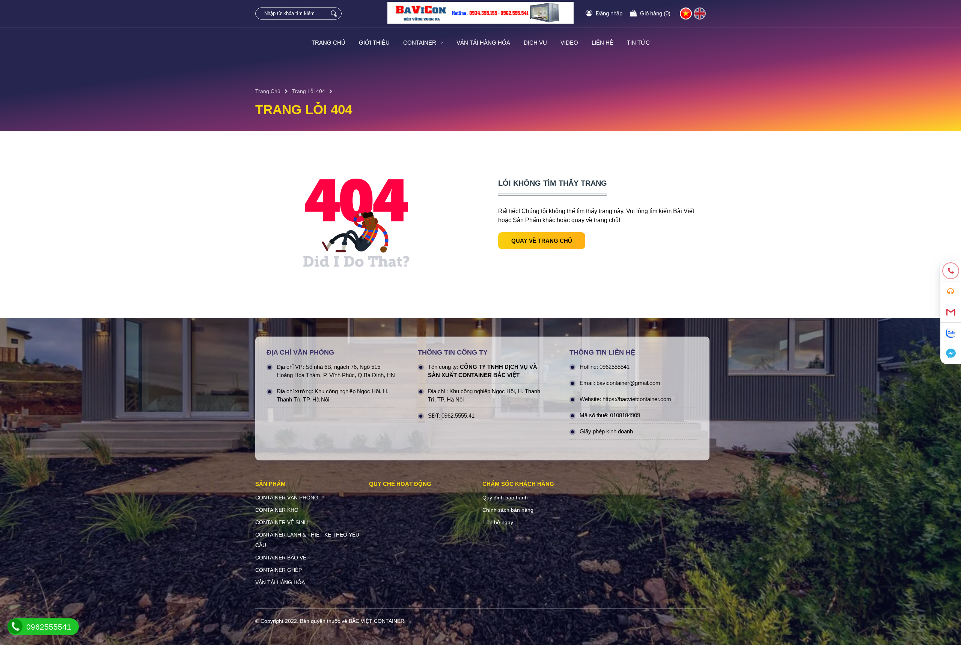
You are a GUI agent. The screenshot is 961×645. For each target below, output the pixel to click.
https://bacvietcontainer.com (637, 399)
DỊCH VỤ (535, 42)
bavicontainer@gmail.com (628, 383)
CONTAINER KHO (276, 510)
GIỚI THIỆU (374, 42)
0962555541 (614, 367)
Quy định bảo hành (505, 498)
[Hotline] (950, 271)
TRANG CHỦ (328, 42)
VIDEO (569, 42)
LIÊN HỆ (602, 42)
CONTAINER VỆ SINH (281, 522)
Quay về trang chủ (541, 241)
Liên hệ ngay (497, 522)
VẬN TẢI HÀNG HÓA (483, 42)
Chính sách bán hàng (507, 510)
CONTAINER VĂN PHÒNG (286, 498)
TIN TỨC (638, 42)
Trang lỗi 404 (308, 91)
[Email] (950, 312)
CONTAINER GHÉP (278, 570)
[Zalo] (950, 333)
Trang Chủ (267, 91)
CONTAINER (420, 42)
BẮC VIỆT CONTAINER (376, 621)
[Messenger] (950, 353)
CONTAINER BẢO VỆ (280, 558)
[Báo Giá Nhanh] (950, 291)
